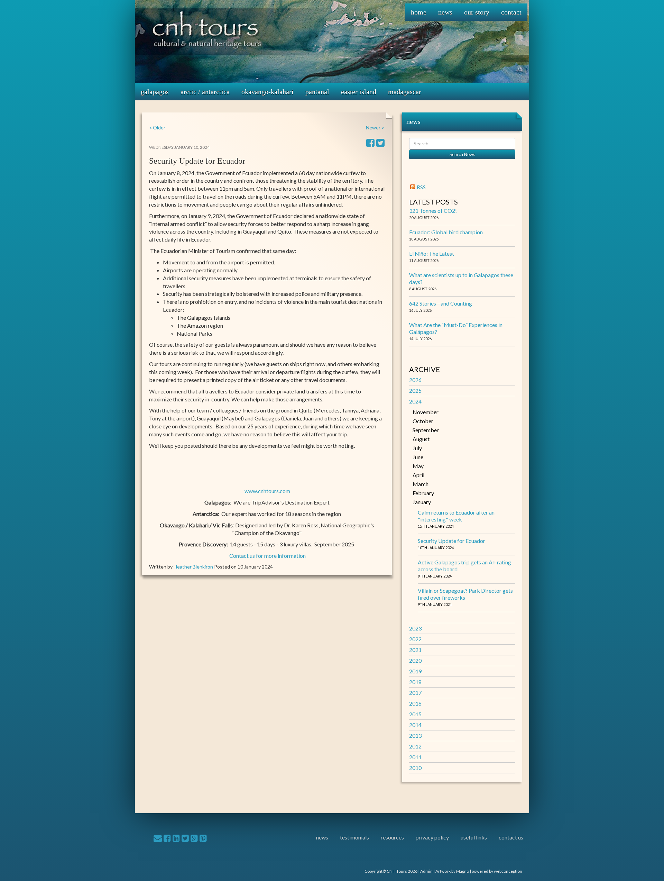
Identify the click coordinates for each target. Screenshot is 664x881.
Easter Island (358, 92)
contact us (511, 837)
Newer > (375, 127)
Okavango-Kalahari (267, 92)
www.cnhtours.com (267, 491)
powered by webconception (497, 871)
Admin (426, 871)
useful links (474, 837)
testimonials (354, 837)
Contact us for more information (267, 555)
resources (392, 837)
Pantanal (317, 92)
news (322, 837)
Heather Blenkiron (193, 567)
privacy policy (432, 837)
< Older (157, 127)
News (445, 12)
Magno (462, 871)
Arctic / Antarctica (205, 92)
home (418, 12)
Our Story (476, 12)
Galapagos (155, 92)
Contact (511, 12)
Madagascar (404, 92)
